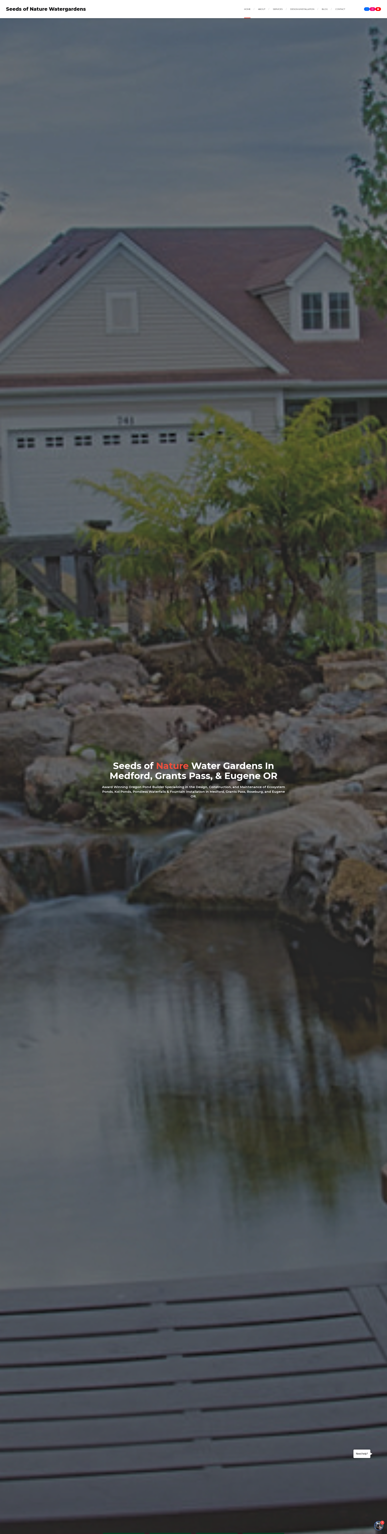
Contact (340, 9)
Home (247, 9)
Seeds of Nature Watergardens (46, 9)
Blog (325, 9)
